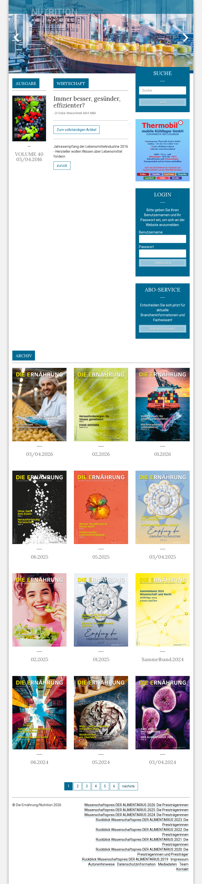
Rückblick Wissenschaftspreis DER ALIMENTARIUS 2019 (125, 859)
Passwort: (146, 247)
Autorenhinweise (101, 864)
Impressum (179, 859)
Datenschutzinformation (136, 864)
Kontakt (182, 869)
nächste (128, 786)
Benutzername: (151, 232)
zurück (62, 166)
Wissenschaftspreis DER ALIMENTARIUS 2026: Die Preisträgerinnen (136, 805)
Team (183, 864)
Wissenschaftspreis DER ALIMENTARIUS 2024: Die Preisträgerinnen (136, 815)
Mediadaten (167, 864)
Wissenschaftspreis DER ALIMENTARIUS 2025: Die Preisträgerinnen (136, 810)
